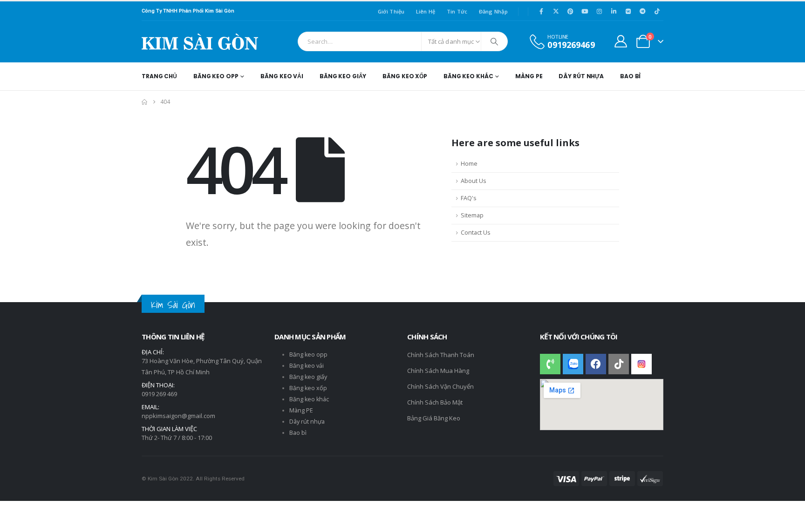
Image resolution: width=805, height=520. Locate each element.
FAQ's (469, 198)
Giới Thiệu (391, 11)
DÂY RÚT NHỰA (581, 76)
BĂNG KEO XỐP (404, 76)
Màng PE (301, 410)
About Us (473, 181)
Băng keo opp (308, 354)
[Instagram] (599, 11)
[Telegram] (642, 11)
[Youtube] (585, 11)
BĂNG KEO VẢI (281, 76)
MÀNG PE (528, 76)
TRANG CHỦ (159, 76)
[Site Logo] (200, 42)
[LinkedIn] (613, 11)
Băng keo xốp (308, 388)
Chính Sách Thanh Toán (440, 355)
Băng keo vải (306, 366)
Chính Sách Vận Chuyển (440, 386)
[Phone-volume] (550, 364)
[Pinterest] (570, 11)
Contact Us (476, 232)
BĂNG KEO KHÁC (468, 76)
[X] (556, 11)
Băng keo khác (309, 399)
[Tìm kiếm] (494, 41)
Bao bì (298, 433)
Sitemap (472, 215)
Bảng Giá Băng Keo (433, 418)
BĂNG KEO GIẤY (343, 76)
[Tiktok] (657, 11)
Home (469, 164)
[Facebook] (541, 11)
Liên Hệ (426, 11)
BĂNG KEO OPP (216, 76)
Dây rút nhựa (307, 421)
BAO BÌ (630, 76)
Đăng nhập (493, 11)
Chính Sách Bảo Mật (435, 402)
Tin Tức (457, 11)
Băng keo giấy (308, 377)
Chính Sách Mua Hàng (438, 370)
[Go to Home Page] (144, 102)
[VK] (628, 11)
